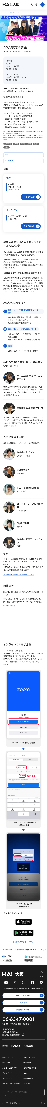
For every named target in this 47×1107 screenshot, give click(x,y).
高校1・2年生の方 (30, 1057)
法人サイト (6, 1073)
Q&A (25, 1073)
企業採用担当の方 (30, 1068)
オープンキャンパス (23, 995)
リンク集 (27, 1083)
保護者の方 (27, 1062)
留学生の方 (6, 1062)
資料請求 (23, 1002)
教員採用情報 (28, 1078)
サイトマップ (7, 1078)
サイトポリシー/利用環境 (11, 1083)
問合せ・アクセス (23, 1009)
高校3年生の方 (7, 1057)
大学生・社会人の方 (9, 1068)
